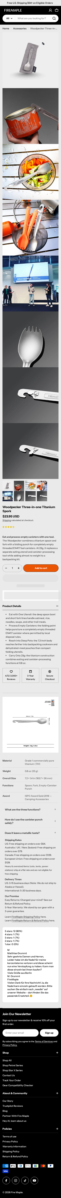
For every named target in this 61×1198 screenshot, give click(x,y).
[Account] (50, 10)
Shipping (7, 520)
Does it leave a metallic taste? (22, 832)
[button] (8, 526)
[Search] (54, 18)
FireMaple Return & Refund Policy (30, 920)
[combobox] (30, 18)
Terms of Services (44, 1041)
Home (6, 28)
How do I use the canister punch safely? (24, 821)
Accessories (19, 28)
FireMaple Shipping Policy (26, 916)
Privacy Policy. (10, 1045)
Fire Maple (17, 1192)
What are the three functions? (22, 809)
